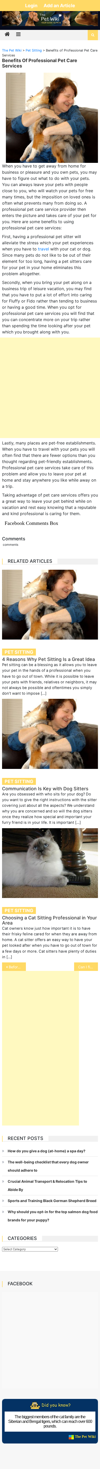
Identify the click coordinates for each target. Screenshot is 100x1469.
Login (31, 5)
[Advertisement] (50, 388)
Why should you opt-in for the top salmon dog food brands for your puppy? (53, 1216)
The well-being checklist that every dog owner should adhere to (48, 1166)
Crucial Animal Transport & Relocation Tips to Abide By (47, 1185)
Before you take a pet (17, 967)
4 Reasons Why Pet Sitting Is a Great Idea (48, 659)
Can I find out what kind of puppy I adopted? (88, 967)
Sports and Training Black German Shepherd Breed (52, 1200)
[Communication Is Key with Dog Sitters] (50, 734)
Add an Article (59, 5)
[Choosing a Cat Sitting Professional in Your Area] (50, 863)
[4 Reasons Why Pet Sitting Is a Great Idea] (50, 605)
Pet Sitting (19, 652)
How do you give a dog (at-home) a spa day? (46, 1151)
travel (43, 248)
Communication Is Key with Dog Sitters (45, 788)
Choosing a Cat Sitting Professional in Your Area (49, 920)
